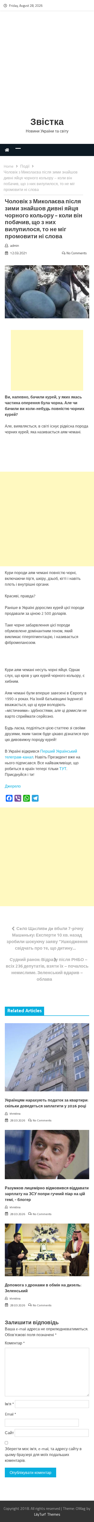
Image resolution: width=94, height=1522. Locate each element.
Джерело (13, 786)
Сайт (9, 1433)
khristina (15, 1113)
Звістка (47, 122)
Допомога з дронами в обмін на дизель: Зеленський (43, 1288)
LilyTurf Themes (47, 1514)
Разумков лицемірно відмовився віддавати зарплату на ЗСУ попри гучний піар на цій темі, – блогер (47, 1194)
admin (14, 245)
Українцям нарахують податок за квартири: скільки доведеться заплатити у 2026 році (46, 1103)
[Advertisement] (47, 64)
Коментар (15, 1343)
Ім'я (9, 1404)
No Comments (77, 252)
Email (10, 1414)
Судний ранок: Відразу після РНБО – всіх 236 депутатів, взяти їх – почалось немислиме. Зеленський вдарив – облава (47, 969)
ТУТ (63, 769)
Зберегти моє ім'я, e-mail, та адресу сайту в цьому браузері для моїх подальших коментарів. (43, 1454)
